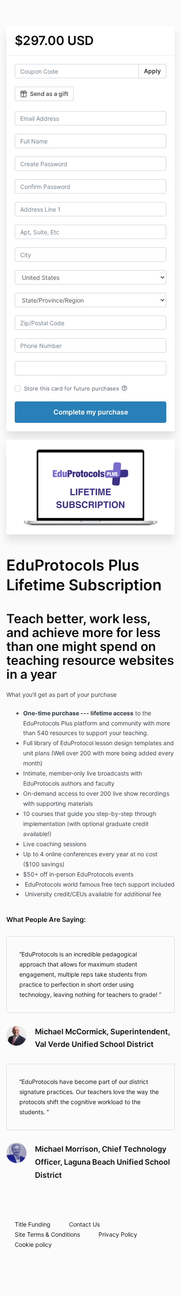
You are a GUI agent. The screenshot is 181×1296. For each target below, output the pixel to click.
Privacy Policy (117, 1234)
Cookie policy (33, 1244)
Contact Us (84, 1224)
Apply (152, 70)
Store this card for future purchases (76, 388)
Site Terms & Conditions (47, 1234)
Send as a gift (49, 93)
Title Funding (33, 1224)
